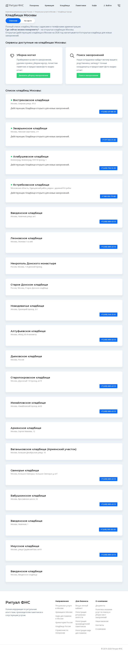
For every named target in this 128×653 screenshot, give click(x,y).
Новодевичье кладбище (27, 305)
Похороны (34, 5)
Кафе (94, 5)
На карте (28, 20)
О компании (101, 629)
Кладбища (65, 5)
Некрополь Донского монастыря (33, 263)
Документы (100, 605)
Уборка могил (26, 55)
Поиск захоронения (88, 75)
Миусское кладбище (25, 546)
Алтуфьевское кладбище (28, 331)
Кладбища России (63, 626)
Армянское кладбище (26, 428)
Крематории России (64, 622)
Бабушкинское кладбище (28, 495)
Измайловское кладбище (28, 402)
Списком (13, 20)
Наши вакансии (102, 621)
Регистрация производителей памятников (83, 624)
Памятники (81, 5)
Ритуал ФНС (16, 5)
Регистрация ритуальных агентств (81, 615)
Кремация (49, 5)
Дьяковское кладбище (26, 356)
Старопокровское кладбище (30, 377)
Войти (108, 5)
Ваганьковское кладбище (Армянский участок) (43, 449)
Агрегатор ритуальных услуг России (19, 12)
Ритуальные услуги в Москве (45, 12)
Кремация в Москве (64, 612)
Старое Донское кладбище (29, 284)
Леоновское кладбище (26, 238)
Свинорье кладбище (25, 470)
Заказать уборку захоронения (33, 75)
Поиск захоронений (90, 55)
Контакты (100, 625)
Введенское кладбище (26, 213)
